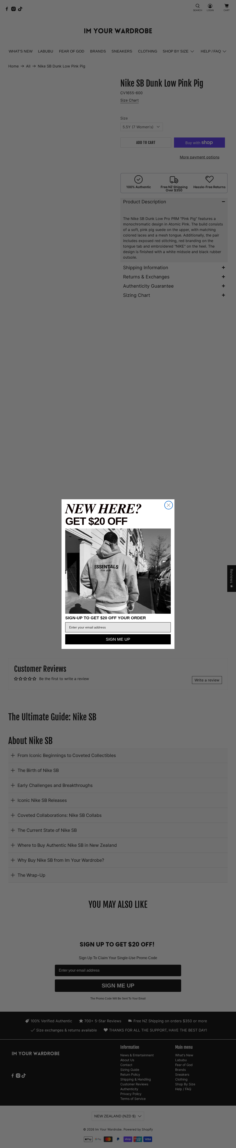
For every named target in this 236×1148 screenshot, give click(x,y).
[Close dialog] (169, 505)
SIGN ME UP (118, 639)
